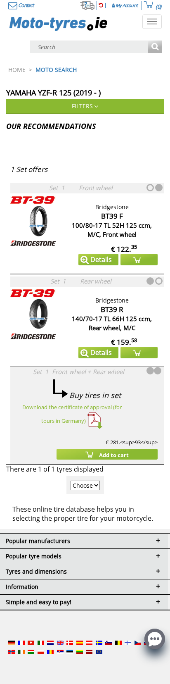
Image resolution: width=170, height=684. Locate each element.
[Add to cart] (139, 259)
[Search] (155, 47)
